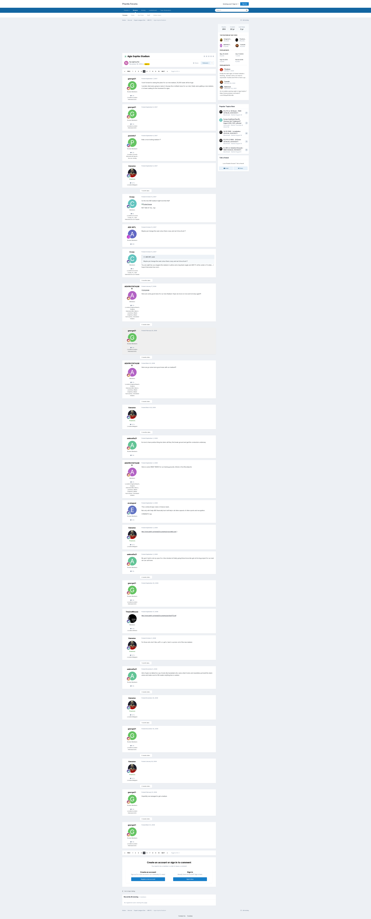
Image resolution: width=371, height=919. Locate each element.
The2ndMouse (132, 612)
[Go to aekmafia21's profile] (132, 445)
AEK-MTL (132, 227)
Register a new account (148, 879)
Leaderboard (153, 10)
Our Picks (141, 15)
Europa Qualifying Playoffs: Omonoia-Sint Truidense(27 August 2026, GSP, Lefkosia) (232, 121)
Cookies (190, 916)
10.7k (133, 183)
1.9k (133, 455)
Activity (143, 10)
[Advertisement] (157, 37)
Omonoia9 (226, 125)
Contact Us (181, 916)
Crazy (131, 197)
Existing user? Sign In (230, 4)
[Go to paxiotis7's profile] (132, 142)
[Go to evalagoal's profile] (132, 510)
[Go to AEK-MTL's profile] (132, 234)
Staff (148, 15)
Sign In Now (190, 879)
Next (163, 71)
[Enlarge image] (147, 204)
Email (226, 168)
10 (158, 71)
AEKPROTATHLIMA (132, 287)
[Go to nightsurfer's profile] (126, 63)
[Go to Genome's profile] (132, 173)
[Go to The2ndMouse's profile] (132, 618)
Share (196, 63)
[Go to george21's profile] (132, 85)
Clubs (132, 15)
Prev (128, 71)
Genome (132, 166)
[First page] (124, 71)
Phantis (126, 10)
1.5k (133, 152)
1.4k (133, 95)
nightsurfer (135, 62)
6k (133, 213)
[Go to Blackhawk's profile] (221, 111)
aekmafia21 (132, 438)
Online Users (157, 15)
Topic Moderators (165, 10)
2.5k (132, 520)
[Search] (247, 10)
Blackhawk (226, 115)
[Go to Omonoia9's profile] (221, 120)
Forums (125, 15)
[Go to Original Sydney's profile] (221, 40)
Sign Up (244, 4)
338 (133, 244)
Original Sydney (229, 39)
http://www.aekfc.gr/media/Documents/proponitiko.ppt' (159, 531)
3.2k (132, 628)
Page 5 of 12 (175, 71)
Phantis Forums (129, 4)
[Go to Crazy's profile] (132, 203)
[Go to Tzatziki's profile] (237, 45)
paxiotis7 (132, 136)
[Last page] (167, 71)
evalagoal (132, 503)
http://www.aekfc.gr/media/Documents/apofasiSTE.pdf (159, 615)
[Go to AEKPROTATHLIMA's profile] (132, 295)
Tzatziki (242, 44)
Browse (135, 10)
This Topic (239, 10)
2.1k (133, 305)
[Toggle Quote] (144, 257)
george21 (132, 79)
